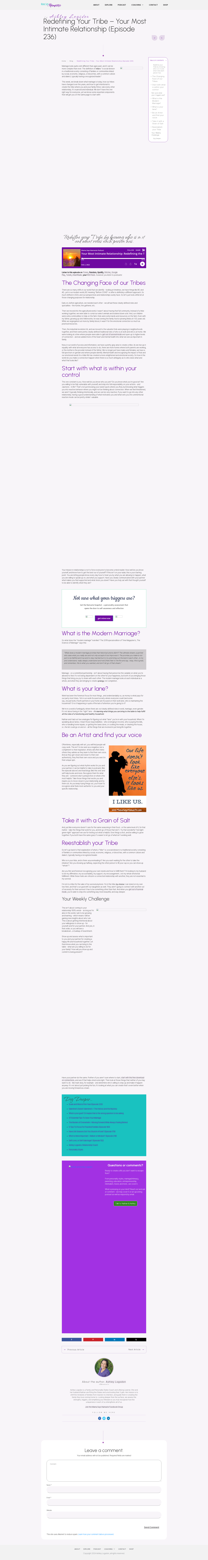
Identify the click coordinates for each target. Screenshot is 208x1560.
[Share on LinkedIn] (115, 1339)
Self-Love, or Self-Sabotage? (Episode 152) (86, 1140)
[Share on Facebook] (72, 1339)
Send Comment (151, 1527)
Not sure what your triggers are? (158, 94)
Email (49, 1497)
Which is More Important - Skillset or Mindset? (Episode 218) (93, 1136)
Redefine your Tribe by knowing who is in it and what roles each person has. (159, 69)
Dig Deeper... (157, 138)
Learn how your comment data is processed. (96, 1534)
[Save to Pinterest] (93, 1339)
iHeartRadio (77, 275)
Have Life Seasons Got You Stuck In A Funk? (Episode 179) (92, 1131)
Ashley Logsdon (116, 1381)
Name (49, 1485)
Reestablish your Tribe (157, 128)
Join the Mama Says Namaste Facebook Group (104, 1407)
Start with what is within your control (159, 87)
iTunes (85, 272)
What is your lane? (157, 108)
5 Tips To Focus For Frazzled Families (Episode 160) (89, 1127)
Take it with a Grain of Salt (158, 122)
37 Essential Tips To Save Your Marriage (85, 1118)
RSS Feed (91, 275)
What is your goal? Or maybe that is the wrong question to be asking (96, 1113)
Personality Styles (76, 1150)
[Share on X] (136, 1339)
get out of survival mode (112, 334)
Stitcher (107, 272)
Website (49, 1510)
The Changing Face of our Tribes (158, 78)
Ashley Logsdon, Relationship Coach (83, 1145)
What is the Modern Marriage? (157, 100)
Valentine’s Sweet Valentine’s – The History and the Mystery (93, 1109)
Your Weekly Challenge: (156, 134)
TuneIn (69, 275)
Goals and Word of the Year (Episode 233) (86, 1104)
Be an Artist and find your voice (158, 115)
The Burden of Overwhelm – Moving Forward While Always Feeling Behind (98, 1122)
